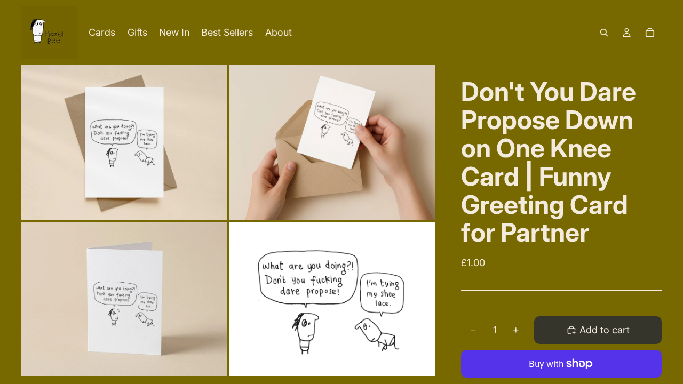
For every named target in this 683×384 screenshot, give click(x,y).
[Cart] (650, 32)
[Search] (604, 32)
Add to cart (604, 329)
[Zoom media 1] (124, 142)
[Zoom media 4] (332, 299)
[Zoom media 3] (124, 299)
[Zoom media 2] (332, 142)
